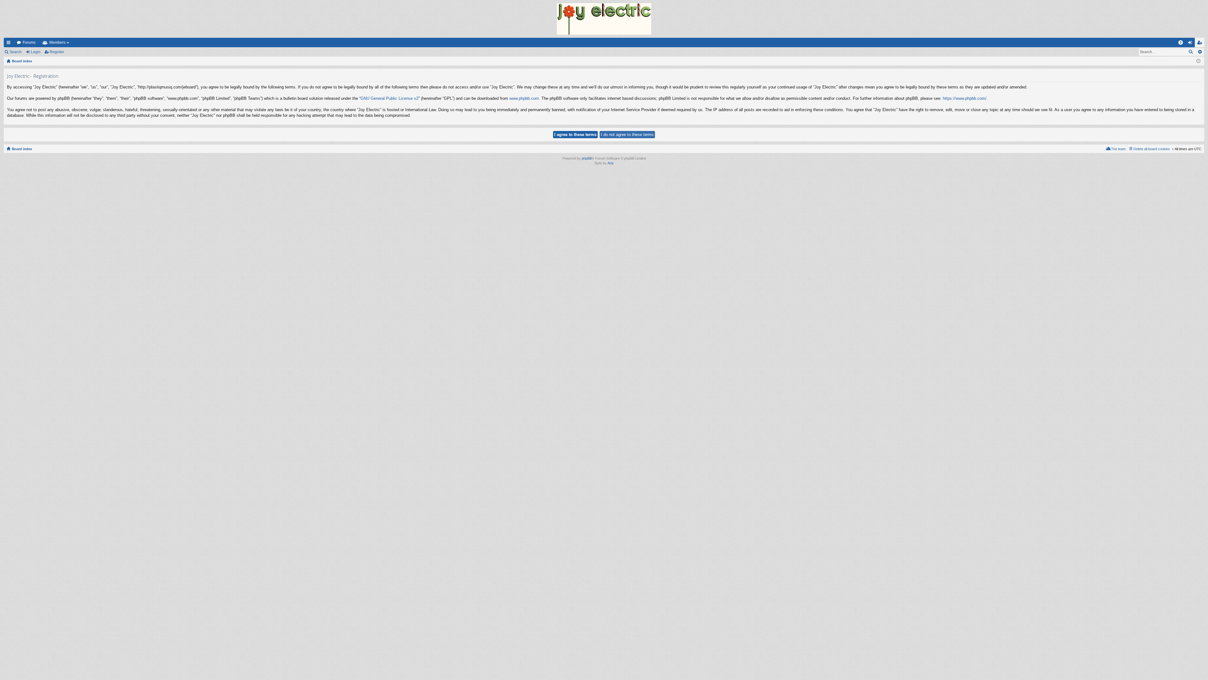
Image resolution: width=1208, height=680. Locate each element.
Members (57, 42)
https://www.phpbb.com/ (965, 98)
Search (15, 52)
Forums (29, 42)
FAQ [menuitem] (1182, 43)
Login (36, 52)
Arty (610, 163)
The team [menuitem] (1118, 149)
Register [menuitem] (1200, 43)
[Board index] (604, 19)
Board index (22, 149)
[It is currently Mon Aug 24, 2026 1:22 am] (1198, 61)
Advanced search (1199, 52)
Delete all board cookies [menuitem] (1151, 149)
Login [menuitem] (1191, 43)
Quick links (9, 43)
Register (57, 52)
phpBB (587, 158)
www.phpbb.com (524, 98)
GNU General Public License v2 (389, 98)
